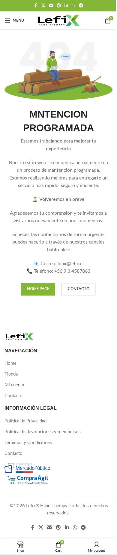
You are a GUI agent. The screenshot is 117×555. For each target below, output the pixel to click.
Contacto (13, 396)
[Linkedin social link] (66, 6)
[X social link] (43, 6)
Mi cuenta (14, 385)
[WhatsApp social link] (73, 6)
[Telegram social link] (81, 6)
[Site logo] (58, 20)
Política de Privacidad (25, 421)
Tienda (11, 374)
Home (10, 363)
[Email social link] (51, 6)
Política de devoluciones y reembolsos (42, 432)
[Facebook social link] (35, 6)
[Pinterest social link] (59, 6)
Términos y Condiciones (28, 442)
